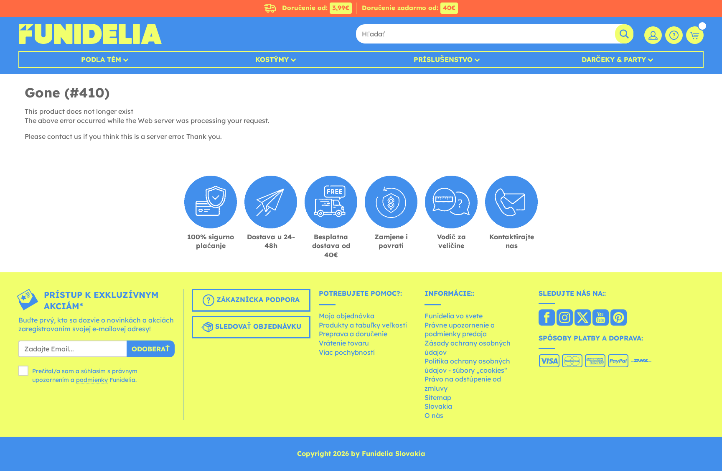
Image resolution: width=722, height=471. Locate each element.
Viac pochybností (347, 352)
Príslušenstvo (443, 59)
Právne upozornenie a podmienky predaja (460, 329)
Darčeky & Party (614, 59)
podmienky (92, 380)
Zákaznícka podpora (257, 299)
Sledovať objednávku (257, 326)
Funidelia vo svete (454, 316)
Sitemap (438, 397)
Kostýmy (272, 59)
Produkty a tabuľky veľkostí (363, 325)
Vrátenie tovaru (344, 343)
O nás (434, 415)
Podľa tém (101, 59)
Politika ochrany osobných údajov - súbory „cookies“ (467, 365)
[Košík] (695, 35)
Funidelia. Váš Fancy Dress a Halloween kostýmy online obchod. (90, 34)
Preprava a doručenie (353, 334)
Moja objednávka (346, 316)
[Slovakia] (547, 318)
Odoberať (151, 349)
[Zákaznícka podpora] (674, 35)
